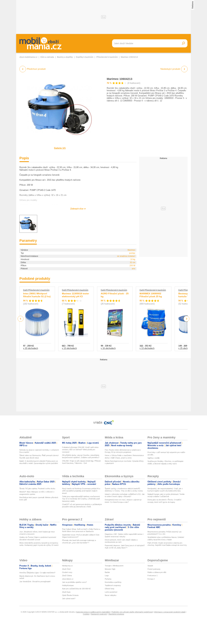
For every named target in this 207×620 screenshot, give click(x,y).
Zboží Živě (66, 569)
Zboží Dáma (67, 575)
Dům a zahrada (47, 57)
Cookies (86, 614)
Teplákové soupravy (113, 585)
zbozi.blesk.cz (67, 579)
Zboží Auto (66, 592)
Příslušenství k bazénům (107, 57)
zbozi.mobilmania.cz (28, 57)
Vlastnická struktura (116, 614)
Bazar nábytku (110, 595)
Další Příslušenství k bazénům (36, 290)
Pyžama (108, 579)
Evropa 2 (151, 579)
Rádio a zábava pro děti (156, 572)
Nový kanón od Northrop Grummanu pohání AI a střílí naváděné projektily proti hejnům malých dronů (81, 491)
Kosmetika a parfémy (113, 582)
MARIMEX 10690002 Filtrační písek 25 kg (151, 295)
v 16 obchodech (108, 348)
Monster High (110, 569)
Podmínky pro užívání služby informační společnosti (132, 612)
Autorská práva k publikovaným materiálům (93, 612)
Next (186, 318)
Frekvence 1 (152, 575)
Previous (20, 318)
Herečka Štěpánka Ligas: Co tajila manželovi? (37, 573)
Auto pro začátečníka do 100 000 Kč (76, 589)
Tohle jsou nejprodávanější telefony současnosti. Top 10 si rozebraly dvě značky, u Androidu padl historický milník (81, 498)
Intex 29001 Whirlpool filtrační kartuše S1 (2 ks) (37, 295)
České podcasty (153, 569)
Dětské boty (109, 589)
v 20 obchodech (30, 348)
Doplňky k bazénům (84, 57)
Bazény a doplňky (65, 57)
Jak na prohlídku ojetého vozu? (74, 582)
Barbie (107, 572)
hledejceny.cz (67, 566)
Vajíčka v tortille (153, 458)
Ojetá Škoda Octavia (70, 595)
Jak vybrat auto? (68, 598)
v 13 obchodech (69, 348)
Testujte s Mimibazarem (114, 566)
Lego (107, 575)
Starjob (150, 566)
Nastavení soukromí (99, 614)
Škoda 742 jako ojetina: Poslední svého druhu (37, 488)
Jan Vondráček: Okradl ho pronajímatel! (34, 581)
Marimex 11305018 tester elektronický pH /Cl (75, 295)
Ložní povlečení (111, 592)
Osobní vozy (67, 572)
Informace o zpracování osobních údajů (169, 612)
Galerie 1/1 (60, 148)
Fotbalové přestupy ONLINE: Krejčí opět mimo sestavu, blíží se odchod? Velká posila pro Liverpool (80, 449)
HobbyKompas (68, 585)
